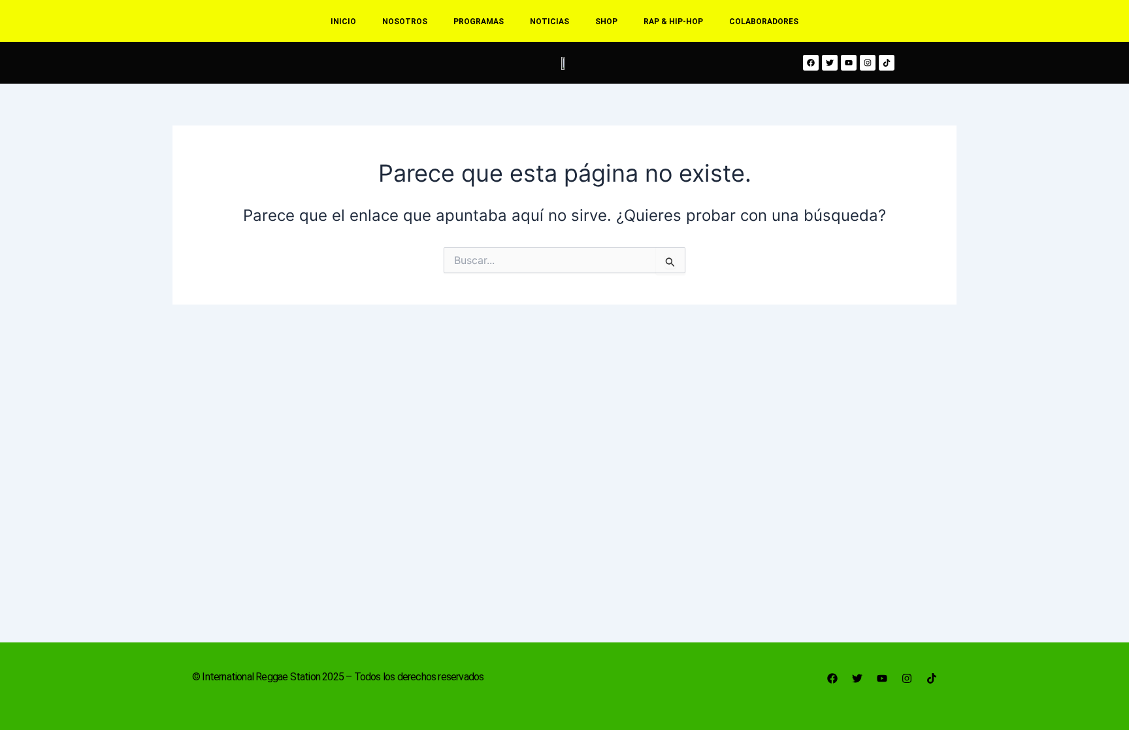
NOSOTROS (404, 21)
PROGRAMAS (478, 21)
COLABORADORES (763, 21)
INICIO (343, 21)
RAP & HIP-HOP (673, 21)
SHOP (606, 21)
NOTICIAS (549, 21)
